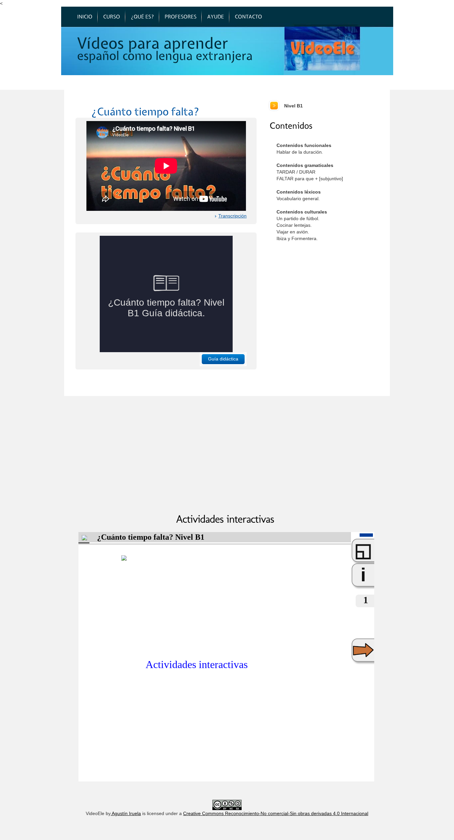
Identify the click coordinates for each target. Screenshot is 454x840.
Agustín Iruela (126, 813)
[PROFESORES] (180, 17)
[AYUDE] (215, 17)
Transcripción (232, 215)
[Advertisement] (332, 301)
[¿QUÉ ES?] (142, 17)
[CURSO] (111, 17)
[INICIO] (84, 17)
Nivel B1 (293, 105)
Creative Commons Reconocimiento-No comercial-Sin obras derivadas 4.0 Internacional (275, 813)
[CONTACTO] (248, 17)
